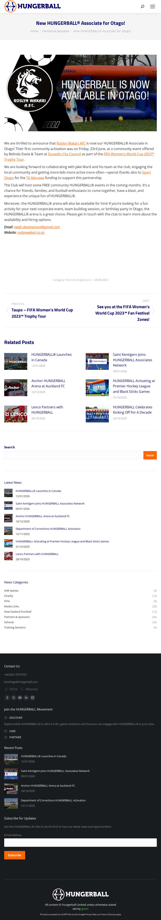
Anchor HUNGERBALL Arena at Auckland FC (48, 383)
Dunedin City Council (64, 154)
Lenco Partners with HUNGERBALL (47, 410)
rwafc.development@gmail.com (37, 227)
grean (84, 909)
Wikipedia (31, 689)
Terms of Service (108, 914)
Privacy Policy (91, 914)
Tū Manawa (35, 177)
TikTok (13, 689)
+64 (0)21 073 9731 (15, 674)
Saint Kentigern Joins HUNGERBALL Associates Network (132, 360)
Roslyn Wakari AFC (71, 143)
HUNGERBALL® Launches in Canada (51, 357)
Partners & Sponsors (78, 280)
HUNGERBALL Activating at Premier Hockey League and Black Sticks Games (134, 386)
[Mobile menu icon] (152, 6)
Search (9, 447)
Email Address (13, 835)
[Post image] (15, 361)
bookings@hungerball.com (21, 682)
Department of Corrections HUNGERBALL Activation (48, 529)
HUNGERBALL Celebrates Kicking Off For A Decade (132, 410)
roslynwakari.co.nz (30, 232)
